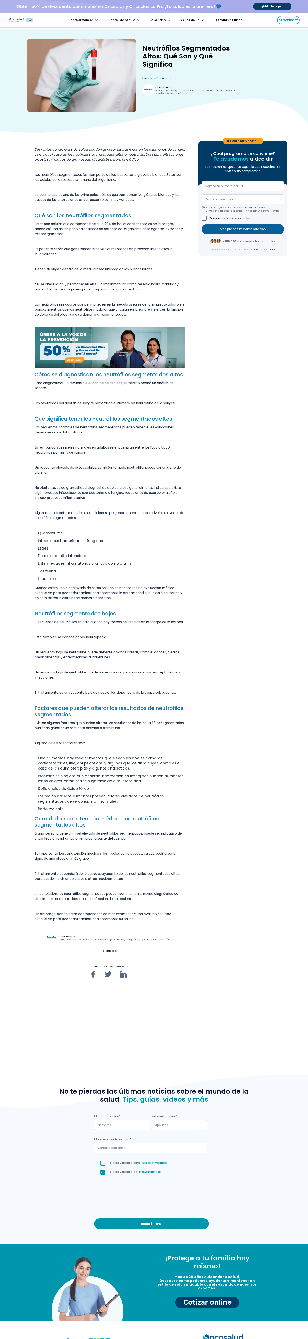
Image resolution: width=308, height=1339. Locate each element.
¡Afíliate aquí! (272, 6)
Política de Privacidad (151, 1163)
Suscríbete (288, 20)
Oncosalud (162, 87)
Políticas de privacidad (253, 207)
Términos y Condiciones (263, 249)
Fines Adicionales (149, 1172)
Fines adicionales (238, 218)
